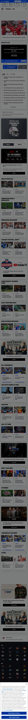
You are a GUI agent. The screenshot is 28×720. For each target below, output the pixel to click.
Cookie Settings (9, 710)
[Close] (26, 684)
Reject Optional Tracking (14, 713)
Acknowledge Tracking (14, 717)
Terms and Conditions (8, 689)
